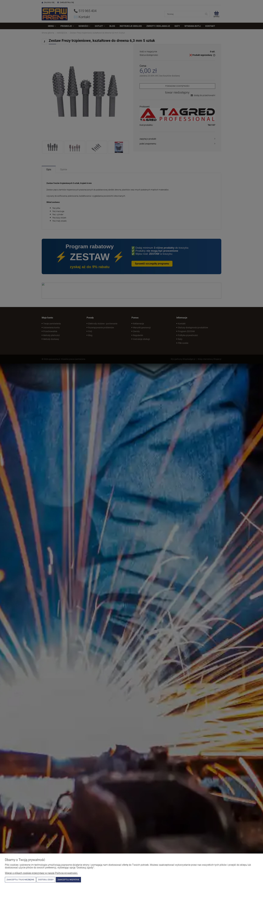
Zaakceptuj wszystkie (68, 880)
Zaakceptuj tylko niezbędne (20, 880)
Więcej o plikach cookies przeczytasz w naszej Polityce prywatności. (41, 873)
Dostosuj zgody (46, 880)
